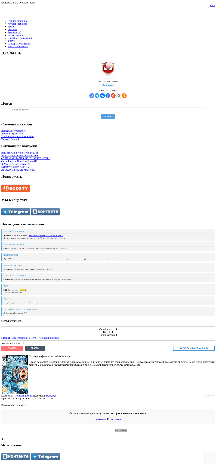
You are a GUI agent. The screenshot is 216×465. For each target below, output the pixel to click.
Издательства (19, 337)
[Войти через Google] (118, 95)
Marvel (32, 337)
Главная (5, 337)
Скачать (12, 348)
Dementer (51, 395)
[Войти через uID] (91, 95)
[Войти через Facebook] (107, 95)
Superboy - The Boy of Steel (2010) (20, 309)
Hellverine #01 (10, 255)
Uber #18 (7, 286)
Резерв (35, 348)
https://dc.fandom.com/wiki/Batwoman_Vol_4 (46, 236)
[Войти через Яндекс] (113, 95)
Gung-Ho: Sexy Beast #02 (15, 276)
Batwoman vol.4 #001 (13, 232)
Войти (98, 419)
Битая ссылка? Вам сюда (193, 348)
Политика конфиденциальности (112, 434)
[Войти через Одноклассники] (124, 95)
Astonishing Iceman (49, 337)
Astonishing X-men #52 (14, 265)
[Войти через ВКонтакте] (102, 95)
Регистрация (108, 85)
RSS (212, 5)
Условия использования (130, 434)
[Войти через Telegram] (97, 95)
